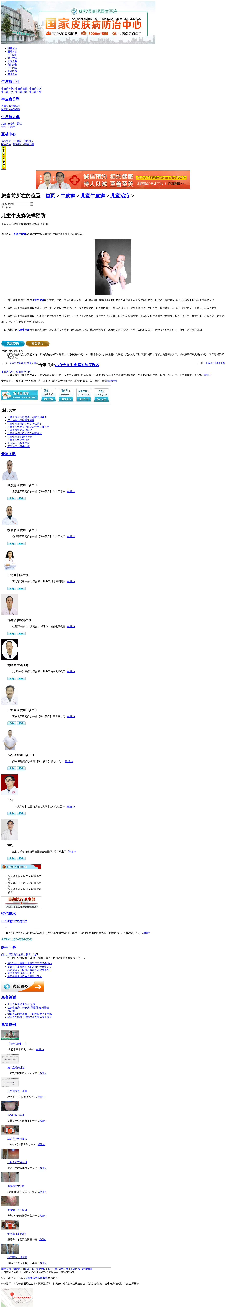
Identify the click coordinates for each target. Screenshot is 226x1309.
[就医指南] (22, 991)
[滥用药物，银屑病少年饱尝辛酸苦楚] (10, 1252)
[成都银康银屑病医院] (78, 43)
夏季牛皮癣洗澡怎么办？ (20, 973)
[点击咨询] (11, 499)
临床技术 (12, 58)
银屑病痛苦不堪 (16, 1186)
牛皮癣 (68, 195)
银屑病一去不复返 (17, 1210)
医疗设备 (12, 61)
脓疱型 (5, 109)
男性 (19, 123)
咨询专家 (12, 74)
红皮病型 (15, 106)
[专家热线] (17, 941)
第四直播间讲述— (17, 1067)
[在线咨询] (113, 188)
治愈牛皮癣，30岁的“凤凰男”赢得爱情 (28, 1007)
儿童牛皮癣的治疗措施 (19, 436)
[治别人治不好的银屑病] (10, 1157)
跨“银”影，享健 (15, 1115)
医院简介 (12, 51)
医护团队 (12, 54)
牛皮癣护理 (35, 91)
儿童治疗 (120, 195)
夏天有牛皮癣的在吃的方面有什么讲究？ (29, 966)
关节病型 (15, 109)
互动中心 (8, 134)
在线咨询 (112, 380)
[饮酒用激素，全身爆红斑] (10, 1086)
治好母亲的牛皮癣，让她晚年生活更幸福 (29, 1014)
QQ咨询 (17, 141)
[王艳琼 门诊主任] (9, 569)
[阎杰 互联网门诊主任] (9, 749)
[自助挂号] (3, 168)
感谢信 (11, 1010)
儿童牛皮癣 (93, 195)
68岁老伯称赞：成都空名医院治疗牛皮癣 (29, 1017)
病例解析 (12, 64)
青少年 (11, 123)
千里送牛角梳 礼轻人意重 (21, 1004)
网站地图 (29, 144)
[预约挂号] (21, 499)
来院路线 (12, 71)
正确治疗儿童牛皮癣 (215, 363)
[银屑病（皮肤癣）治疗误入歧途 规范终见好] (10, 1229)
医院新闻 (29, 1269)
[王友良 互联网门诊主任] (9, 704)
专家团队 (8, 454)
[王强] (9, 794)
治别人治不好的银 (17, 1162)
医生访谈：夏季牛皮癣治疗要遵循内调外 (29, 963)
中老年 (11, 126)
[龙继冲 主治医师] (9, 659)
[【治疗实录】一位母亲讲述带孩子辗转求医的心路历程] (10, 1039)
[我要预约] (38, 345)
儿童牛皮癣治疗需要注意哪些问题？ (27, 417)
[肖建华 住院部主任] (9, 614)
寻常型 (5, 106)
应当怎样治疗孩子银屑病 (20, 420)
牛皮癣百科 (10, 82)
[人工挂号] (3, 157)
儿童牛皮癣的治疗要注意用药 (24, 363)
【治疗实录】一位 (17, 1043)
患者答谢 (8, 997)
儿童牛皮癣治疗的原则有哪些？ (24, 433)
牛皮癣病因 (21, 88)
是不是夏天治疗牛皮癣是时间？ (24, 976)
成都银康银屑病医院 (36, 1278)
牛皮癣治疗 (21, 91)
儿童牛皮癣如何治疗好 (19, 430)
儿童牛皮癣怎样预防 (18, 440)
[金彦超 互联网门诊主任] (9, 479)
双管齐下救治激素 (17, 1138)
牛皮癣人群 (10, 117)
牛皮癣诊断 (35, 88)
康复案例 (8, 1024)
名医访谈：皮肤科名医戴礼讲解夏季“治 (28, 970)
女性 (3, 126)
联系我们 (18, 144)
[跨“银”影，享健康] (10, 1110)
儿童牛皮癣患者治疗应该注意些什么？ (28, 427)
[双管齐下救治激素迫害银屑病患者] (10, 1134)
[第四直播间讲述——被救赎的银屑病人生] (10, 1062)
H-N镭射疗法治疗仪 (14, 921)
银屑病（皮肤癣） (17, 1233)
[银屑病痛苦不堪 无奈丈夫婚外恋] (10, 1181)
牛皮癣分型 (10, 99)
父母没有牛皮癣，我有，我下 (19, 954)
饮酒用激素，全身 (17, 1091)
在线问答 (64, 1269)
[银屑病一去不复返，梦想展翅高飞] (10, 1205)
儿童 (3, 123)
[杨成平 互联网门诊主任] (9, 524)
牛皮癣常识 (7, 88)
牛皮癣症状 (7, 91)
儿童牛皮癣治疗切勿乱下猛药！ (24, 423)
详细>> (207, 375)
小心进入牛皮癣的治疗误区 (77, 365)
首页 (50, 195)
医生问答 (12, 67)
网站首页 (12, 48)
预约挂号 (29, 141)
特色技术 (8, 914)
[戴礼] (9, 839)
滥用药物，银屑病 (17, 1257)
